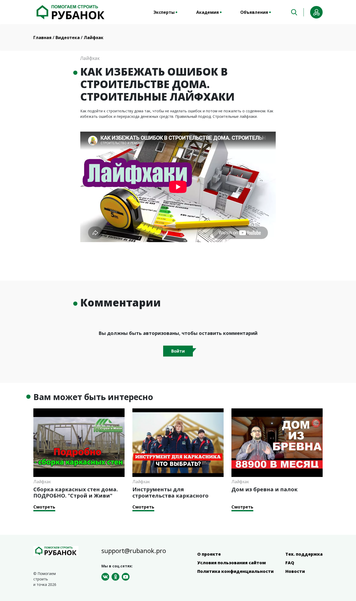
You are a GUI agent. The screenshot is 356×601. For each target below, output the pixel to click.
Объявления (254, 12)
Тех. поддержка (304, 554)
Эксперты (164, 12)
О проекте (209, 554)
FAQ (289, 563)
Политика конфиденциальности (235, 571)
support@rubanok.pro (133, 550)
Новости (295, 571)
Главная (43, 37)
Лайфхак (93, 37)
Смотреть (44, 507)
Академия (207, 12)
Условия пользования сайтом (231, 563)
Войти (178, 351)
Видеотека (68, 37)
